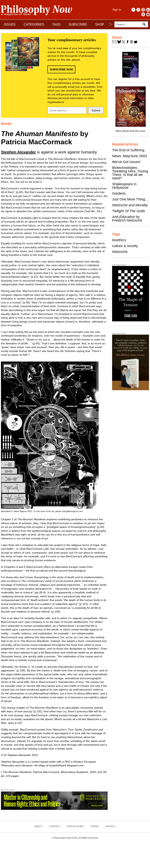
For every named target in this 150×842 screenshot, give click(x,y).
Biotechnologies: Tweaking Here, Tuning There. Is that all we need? (130, 173)
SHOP (99, 24)
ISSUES (10, 24)
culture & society (125, 246)
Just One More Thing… (130, 199)
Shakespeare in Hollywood (124, 186)
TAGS (56, 24)
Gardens (119, 193)
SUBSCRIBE (78, 24)
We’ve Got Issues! (126, 162)
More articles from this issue (130, 131)
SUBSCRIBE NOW (61, 69)
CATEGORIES (34, 24)
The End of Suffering (128, 150)
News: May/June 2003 (129, 156)
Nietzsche (120, 252)
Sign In (116, 9)
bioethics (119, 240)
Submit (96, 110)
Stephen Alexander (18, 152)
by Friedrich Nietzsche (127, 218)
